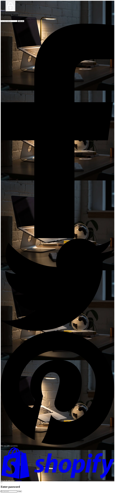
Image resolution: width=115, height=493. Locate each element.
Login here (18, 480)
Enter (19, 491)
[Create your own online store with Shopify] (57, 479)
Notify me (20, 21)
